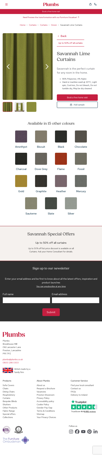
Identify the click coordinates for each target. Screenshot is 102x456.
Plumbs (51, 4)
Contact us (76, 388)
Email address (59, 294)
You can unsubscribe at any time (51, 286)
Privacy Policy (43, 398)
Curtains (33, 25)
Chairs (5, 388)
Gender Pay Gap (44, 407)
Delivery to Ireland (79, 394)
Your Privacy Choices (46, 417)
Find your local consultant (82, 385)
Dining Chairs (9, 391)
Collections (8, 417)
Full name (8, 294)
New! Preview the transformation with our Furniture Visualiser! (50, 17)
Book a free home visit (51, 11)
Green (54, 25)
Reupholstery (9, 394)
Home (23, 25)
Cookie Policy (43, 404)
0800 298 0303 (11, 362)
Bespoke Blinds (10, 401)
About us (41, 385)
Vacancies (41, 391)
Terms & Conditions (46, 410)
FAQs (73, 391)
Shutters (7, 404)
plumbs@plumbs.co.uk (13, 359)
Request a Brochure (46, 388)
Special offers (9, 414)
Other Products (10, 407)
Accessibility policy (45, 401)
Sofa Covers (8, 385)
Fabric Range (9, 410)
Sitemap (40, 414)
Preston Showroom (45, 394)
